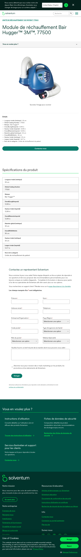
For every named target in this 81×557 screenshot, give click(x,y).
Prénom (14, 298)
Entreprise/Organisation (20, 318)
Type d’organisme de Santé (53, 328)
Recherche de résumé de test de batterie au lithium (60, 506)
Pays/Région (48, 318)
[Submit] (71, 13)
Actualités (6, 534)
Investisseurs (7, 519)
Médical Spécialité (49, 338)
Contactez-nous (47, 517)
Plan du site (46, 525)
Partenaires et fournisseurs (12, 523)
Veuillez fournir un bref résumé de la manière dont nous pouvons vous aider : (38, 348)
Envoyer (17, 376)
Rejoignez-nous (7, 515)
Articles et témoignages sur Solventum (55, 491)
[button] (69, 552)
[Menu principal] (77, 13)
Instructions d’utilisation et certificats (55, 502)
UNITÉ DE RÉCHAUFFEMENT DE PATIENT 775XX (20, 20)
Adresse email (16, 308)
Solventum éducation (49, 494)
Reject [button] (69, 546)
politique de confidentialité (16, 387)
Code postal (16, 328)
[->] (66, 5)
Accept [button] (69, 539)
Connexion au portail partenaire (53, 521)
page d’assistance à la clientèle (60, 286)
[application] (40, 79)
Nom (45, 298)
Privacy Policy (38, 549)
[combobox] (63, 13)
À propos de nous (8, 511)
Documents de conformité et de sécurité (56, 498)
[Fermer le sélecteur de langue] (73, 5)
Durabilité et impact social (11, 527)
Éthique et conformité (10, 530)
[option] (40, 81)
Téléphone (46, 308)
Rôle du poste (16, 338)
